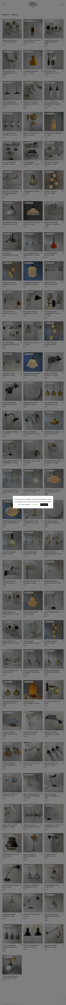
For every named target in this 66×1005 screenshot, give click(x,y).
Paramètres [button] (35, 504)
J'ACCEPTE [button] (44, 504)
